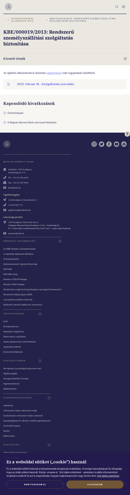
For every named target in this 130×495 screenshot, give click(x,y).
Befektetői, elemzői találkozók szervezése (22, 304)
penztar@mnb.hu (16, 233)
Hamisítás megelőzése (13, 331)
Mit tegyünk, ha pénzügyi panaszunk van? (22, 368)
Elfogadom (95, 484)
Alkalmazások (10, 388)
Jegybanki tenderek (12, 346)
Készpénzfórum (10, 326)
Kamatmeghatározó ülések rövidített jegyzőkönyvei (26, 420)
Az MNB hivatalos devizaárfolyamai (19, 249)
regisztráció (53, 73)
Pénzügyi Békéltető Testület (16, 378)
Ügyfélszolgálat (10, 373)
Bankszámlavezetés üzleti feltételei (19, 341)
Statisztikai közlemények (15, 452)
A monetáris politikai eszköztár (17, 299)
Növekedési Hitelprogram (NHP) (17, 294)
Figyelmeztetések (11, 383)
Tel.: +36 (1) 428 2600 (18, 177)
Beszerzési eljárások (13, 352)
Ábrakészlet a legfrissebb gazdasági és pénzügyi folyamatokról (32, 289)
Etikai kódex (9, 436)
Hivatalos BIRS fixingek (14, 284)
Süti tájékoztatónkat (108, 476)
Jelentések (8, 405)
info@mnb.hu (14, 187)
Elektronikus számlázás (14, 336)
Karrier (6, 431)
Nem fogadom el (35, 484)
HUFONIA (7, 269)
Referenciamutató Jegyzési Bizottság (20, 264)
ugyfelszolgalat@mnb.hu (19, 210)
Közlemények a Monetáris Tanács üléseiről (23, 415)
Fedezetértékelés (11, 259)
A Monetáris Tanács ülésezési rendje (20, 410)
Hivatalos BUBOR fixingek (15, 279)
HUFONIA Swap (10, 274)
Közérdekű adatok (11, 425)
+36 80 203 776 (15, 205)
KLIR (5, 321)
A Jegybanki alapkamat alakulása (18, 254)
